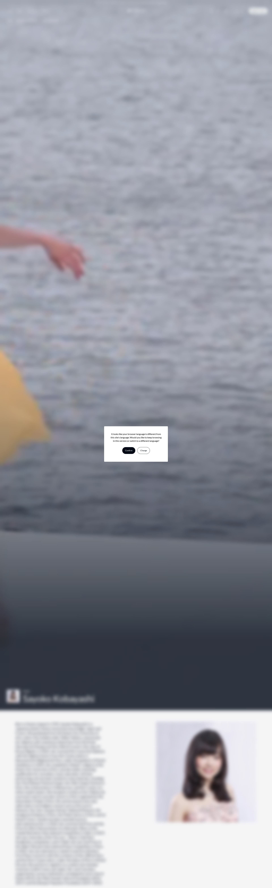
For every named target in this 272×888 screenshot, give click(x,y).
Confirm (128, 450)
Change (143, 450)
